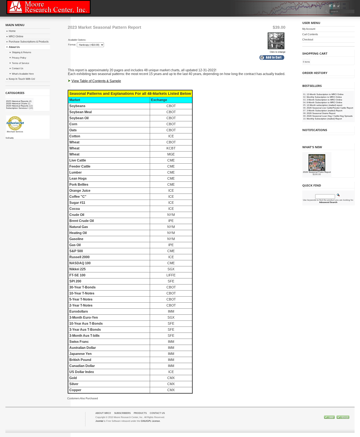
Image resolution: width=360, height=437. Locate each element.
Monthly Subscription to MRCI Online (324, 97)
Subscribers (122, 413)
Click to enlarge (277, 52)
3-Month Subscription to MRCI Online (324, 100)
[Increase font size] (330, 5)
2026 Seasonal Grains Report (321, 113)
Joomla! (99, 421)
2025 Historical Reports (17, 101)
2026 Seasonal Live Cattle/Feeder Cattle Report (330, 108)
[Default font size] (334, 5)
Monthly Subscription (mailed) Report (324, 119)
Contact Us (157, 413)
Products (140, 413)
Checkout (307, 39)
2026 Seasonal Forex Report (317, 172)
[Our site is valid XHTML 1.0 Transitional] (342, 418)
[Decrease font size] (338, 5)
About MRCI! (103, 413)
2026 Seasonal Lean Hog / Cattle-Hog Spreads (329, 116)
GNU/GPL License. (150, 421)
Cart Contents (310, 34)
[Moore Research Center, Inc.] (48, 7)
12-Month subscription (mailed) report (324, 105)
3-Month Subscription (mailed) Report (324, 110)
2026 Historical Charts (16, 103)
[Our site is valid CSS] (329, 418)
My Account (308, 29)
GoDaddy (10, 138)
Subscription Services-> (17, 108)
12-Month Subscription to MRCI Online (325, 94)
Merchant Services (15, 132)
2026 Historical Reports (17, 106)
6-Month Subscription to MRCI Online (324, 102)
